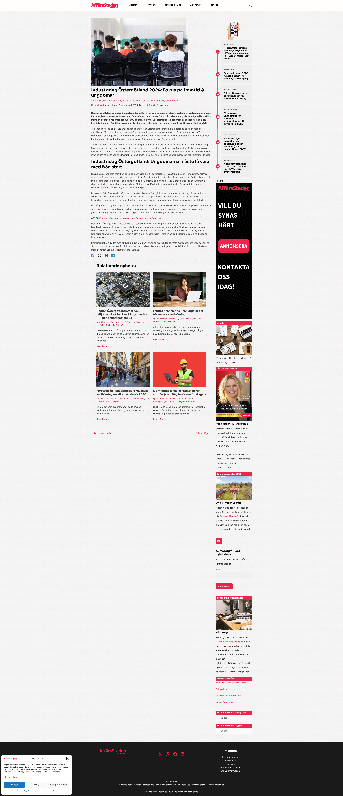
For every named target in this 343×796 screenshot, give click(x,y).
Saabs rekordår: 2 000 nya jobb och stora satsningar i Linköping (236, 76)
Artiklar (189, 318)
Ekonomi (197, 318)
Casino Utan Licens (225, 702)
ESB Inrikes (130, 322)
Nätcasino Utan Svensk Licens (231, 682)
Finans (163, 321)
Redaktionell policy (230, 767)
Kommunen (170, 401)
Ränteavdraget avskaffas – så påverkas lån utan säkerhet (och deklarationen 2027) (235, 144)
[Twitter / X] (99, 255)
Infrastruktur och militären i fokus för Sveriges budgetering (131, 218)
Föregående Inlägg (102, 433)
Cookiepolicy (22, 791)
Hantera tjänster (11, 777)
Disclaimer (230, 764)
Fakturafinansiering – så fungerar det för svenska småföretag (178, 312)
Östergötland (172, 100)
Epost (219, 569)
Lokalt (150, 100)
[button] (67, 758)
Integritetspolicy (34, 791)
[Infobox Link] (234, 346)
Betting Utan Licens (225, 689)
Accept (14, 784)
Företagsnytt (141, 322)
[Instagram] (168, 754)
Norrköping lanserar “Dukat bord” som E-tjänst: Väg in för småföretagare (179, 392)
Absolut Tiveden (229, 516)
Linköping (100, 325)
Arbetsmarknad (138, 100)
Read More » (102, 346)
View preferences (58, 784)
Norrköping (191, 401)
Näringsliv (159, 100)
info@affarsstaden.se (229, 641)
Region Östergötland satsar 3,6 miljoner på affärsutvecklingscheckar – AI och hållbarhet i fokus (122, 314)
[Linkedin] (113, 255)
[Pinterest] (106, 255)
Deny (36, 784)
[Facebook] (92, 255)
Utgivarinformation (49, 791)
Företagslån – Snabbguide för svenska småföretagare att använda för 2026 (122, 392)
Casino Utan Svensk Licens (229, 695)
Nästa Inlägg (203, 433)
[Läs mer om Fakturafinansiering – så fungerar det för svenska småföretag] (179, 289)
